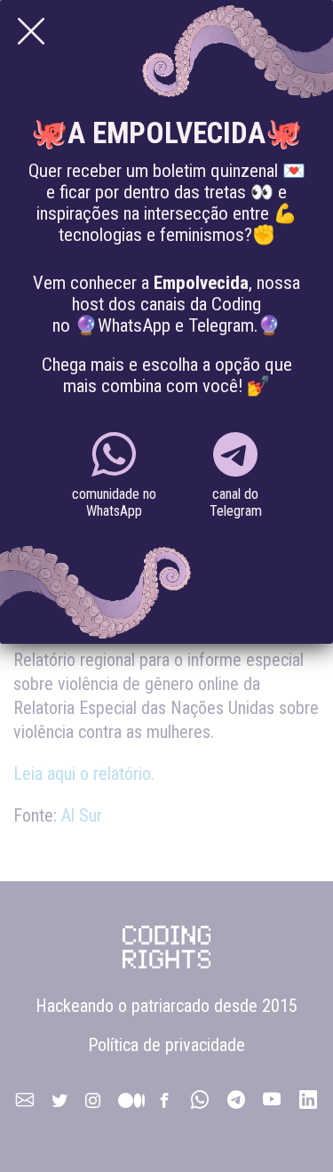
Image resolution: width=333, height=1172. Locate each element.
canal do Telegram (236, 502)
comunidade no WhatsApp (114, 502)
